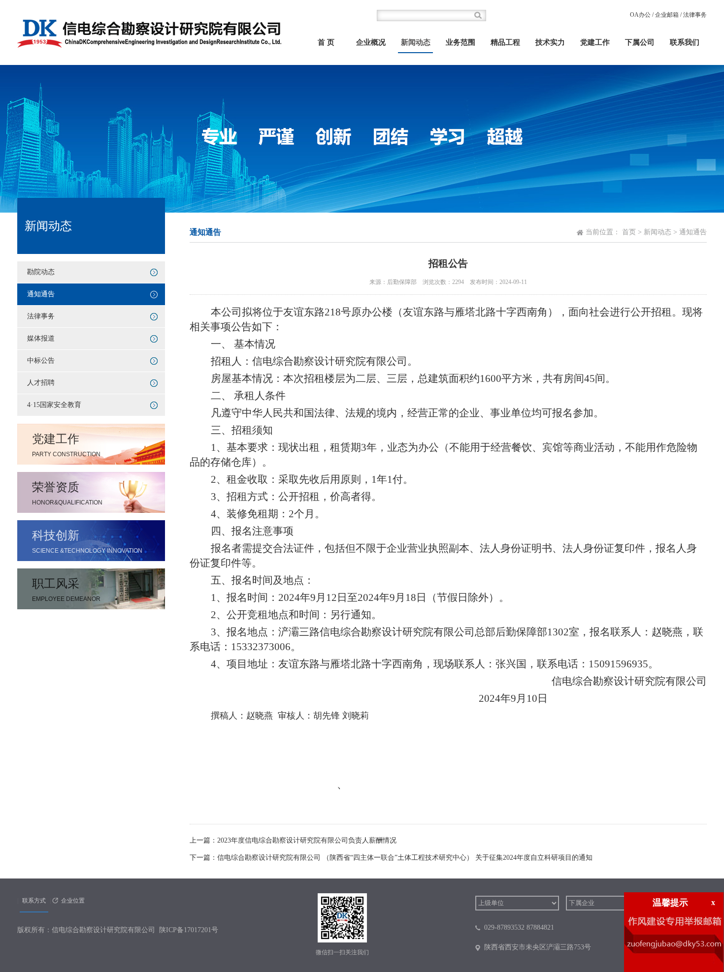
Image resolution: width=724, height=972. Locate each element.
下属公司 (640, 42)
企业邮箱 (667, 14)
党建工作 (595, 42)
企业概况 (371, 42)
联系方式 (34, 900)
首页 (629, 232)
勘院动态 (41, 272)
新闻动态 (415, 42)
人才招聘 (41, 382)
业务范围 (460, 42)
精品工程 (505, 42)
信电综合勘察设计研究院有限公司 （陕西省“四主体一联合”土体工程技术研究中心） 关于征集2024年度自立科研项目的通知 (404, 857)
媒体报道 (41, 338)
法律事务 (695, 14)
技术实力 (550, 42)
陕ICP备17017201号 (188, 930)
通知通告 (41, 294)
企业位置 (73, 900)
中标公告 (41, 360)
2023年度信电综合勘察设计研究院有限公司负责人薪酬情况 (306, 840)
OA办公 (640, 14)
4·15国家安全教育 (54, 404)
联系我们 (684, 42)
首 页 (326, 42)
